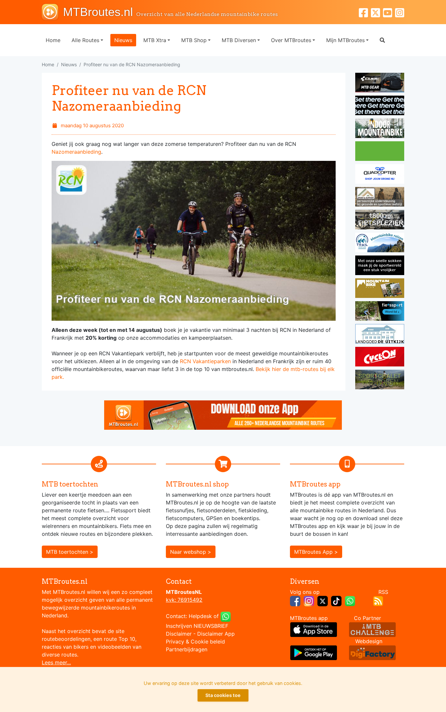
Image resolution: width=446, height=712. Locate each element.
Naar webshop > (190, 552)
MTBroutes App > (316, 552)
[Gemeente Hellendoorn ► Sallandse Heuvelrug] (379, 152)
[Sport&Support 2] (379, 197)
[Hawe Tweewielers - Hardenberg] (379, 220)
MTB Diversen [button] (239, 40)
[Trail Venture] (379, 243)
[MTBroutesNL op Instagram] (309, 600)
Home (53, 40)
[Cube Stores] (379, 83)
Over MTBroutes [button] (291, 40)
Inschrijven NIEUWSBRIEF (197, 626)
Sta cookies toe (223, 695)
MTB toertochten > (69, 552)
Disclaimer (179, 633)
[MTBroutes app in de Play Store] (313, 652)
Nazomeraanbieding (76, 151)
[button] (382, 40)
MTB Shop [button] (194, 40)
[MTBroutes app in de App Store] (313, 629)
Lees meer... (56, 662)
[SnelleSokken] (379, 266)
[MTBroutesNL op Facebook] (295, 600)
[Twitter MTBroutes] (377, 12)
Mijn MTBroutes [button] (345, 40)
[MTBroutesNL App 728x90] (223, 414)
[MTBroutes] (52, 12)
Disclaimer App (216, 633)
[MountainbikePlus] (379, 289)
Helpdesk (200, 616)
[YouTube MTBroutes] (389, 12)
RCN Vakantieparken (205, 361)
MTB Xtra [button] (154, 40)
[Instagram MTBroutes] (399, 12)
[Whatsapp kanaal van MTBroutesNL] (350, 600)
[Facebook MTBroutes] (365, 12)
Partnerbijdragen (186, 649)
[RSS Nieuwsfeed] (378, 600)
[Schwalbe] (379, 106)
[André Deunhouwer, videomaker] (372, 629)
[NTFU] (379, 312)
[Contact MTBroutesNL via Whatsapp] (225, 616)
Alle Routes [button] (85, 40)
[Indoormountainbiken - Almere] (379, 129)
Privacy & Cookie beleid (195, 641)
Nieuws (123, 40)
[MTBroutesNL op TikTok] (336, 600)
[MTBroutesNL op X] (322, 600)
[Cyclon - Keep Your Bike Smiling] (379, 357)
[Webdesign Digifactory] (372, 652)
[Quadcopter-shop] (379, 175)
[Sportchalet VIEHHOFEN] (379, 380)
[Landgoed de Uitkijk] (379, 335)
